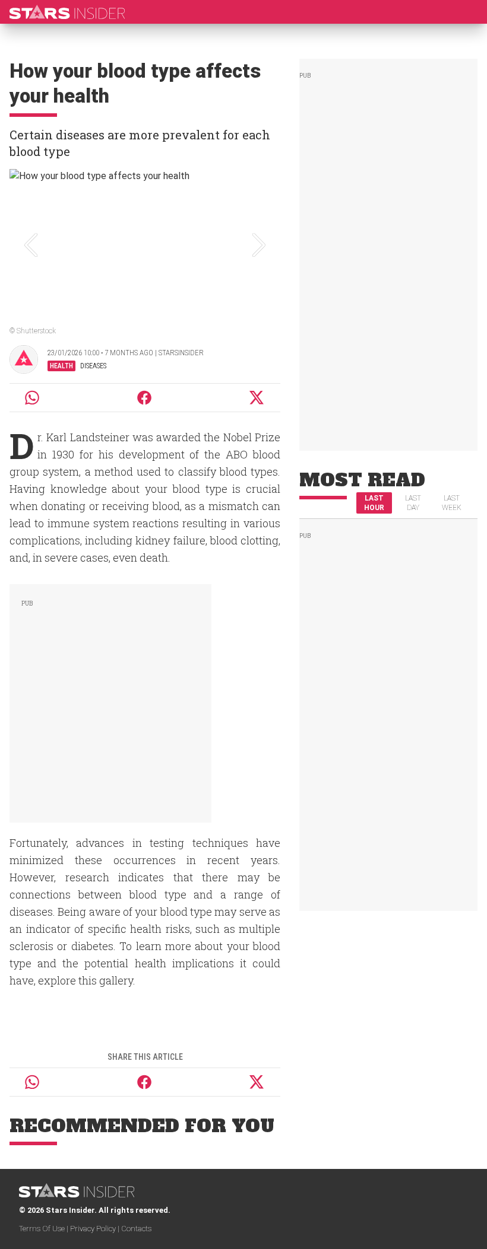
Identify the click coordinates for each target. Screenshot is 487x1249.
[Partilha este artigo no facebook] (144, 398)
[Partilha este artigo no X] (257, 398)
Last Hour (374, 503)
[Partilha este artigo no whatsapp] (32, 398)
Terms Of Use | (44, 1228)
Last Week (451, 503)
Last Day (413, 503)
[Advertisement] (110, 701)
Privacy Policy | (95, 1228)
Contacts (136, 1228)
